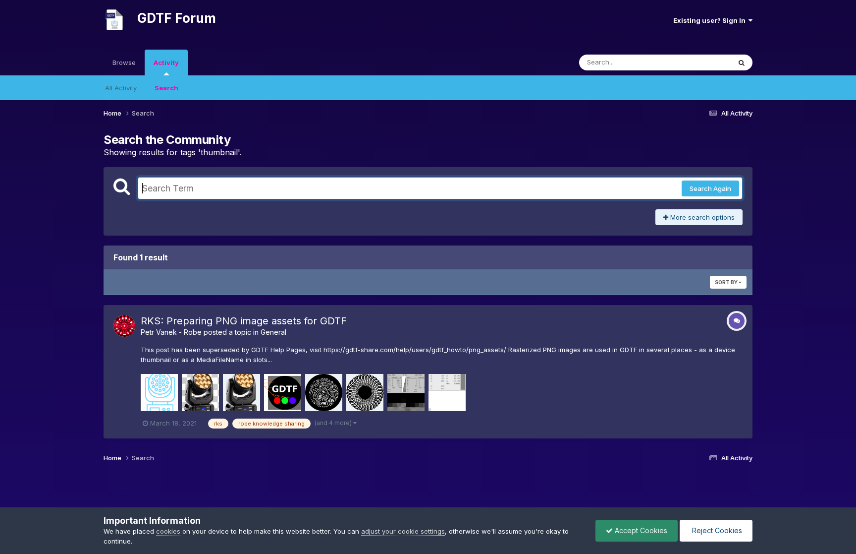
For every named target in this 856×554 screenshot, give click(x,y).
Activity (166, 62)
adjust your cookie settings (403, 531)
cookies (168, 531)
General (273, 332)
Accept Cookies (640, 530)
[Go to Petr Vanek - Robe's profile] (124, 326)
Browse (124, 62)
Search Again (710, 188)
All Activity (121, 88)
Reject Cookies (716, 530)
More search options (701, 217)
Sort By (727, 282)
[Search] (741, 62)
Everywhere (700, 62)
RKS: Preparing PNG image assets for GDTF (244, 321)
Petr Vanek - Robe (171, 332)
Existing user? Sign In (711, 20)
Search (166, 88)
